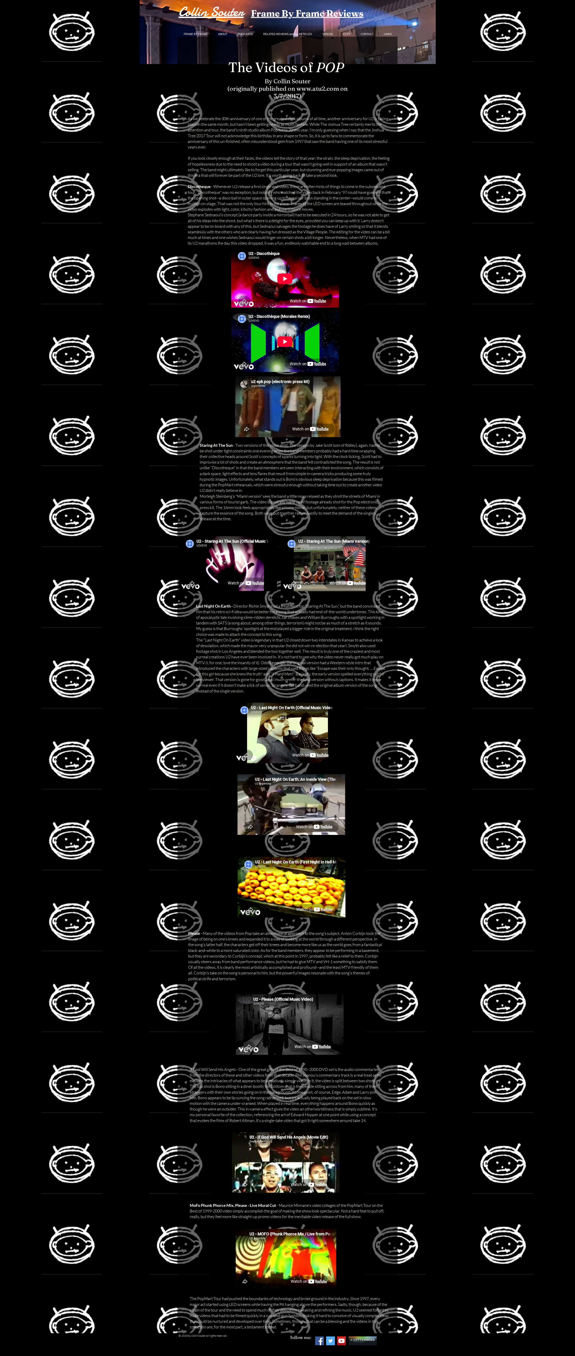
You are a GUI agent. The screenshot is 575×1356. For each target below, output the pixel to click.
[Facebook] (319, 1340)
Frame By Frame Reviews (307, 13)
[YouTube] (341, 1340)
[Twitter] (330, 1340)
